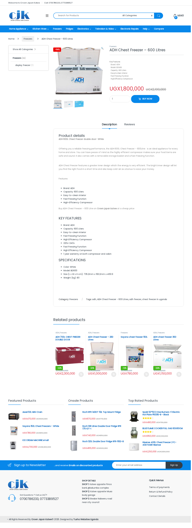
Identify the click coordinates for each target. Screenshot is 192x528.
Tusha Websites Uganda (85, 519)
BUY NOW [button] (81, 374)
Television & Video (104, 28)
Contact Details (157, 496)
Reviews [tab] (129, 124)
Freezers (57, 28)
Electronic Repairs (130, 28)
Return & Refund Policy (160, 491)
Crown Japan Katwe (41, 519)
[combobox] (87, 16)
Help (145, 28)
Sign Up (174, 465)
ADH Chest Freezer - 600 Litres (112, 299)
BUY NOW (147, 98)
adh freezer (135, 299)
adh (94, 299)
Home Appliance (17, 28)
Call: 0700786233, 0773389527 (58, 2)
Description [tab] (109, 124)
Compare (159, 28)
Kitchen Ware (39, 28)
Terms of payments (159, 487)
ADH (57, 332)
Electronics (83, 28)
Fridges (69, 28)
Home (11, 38)
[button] (102, 48)
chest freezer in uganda (154, 299)
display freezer (24, 65)
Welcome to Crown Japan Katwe (24, 2)
